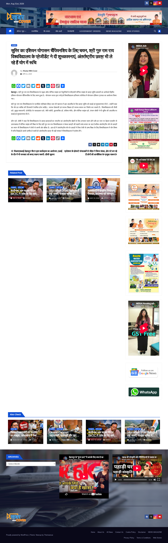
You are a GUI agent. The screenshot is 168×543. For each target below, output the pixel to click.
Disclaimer (142, 532)
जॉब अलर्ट (58, 31)
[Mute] (154, 479)
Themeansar (48, 535)
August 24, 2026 (20, 440)
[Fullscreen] (158, 479)
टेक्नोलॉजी (71, 31)
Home (93, 532)
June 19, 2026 (136, 440)
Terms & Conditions (144, 538)
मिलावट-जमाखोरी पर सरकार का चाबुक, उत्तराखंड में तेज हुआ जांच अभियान (25, 435)
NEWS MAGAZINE (114, 31)
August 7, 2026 (59, 440)
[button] (155, 31)
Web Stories (133, 31)
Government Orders (90, 31)
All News (110, 532)
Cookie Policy (131, 532)
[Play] (115, 479)
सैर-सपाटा (47, 31)
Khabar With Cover (30, 71)
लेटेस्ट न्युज (21, 31)
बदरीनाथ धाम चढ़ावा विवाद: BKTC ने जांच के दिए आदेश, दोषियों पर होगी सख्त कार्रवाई (25, 193)
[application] (137, 468)
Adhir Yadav (109, 198)
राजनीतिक (34, 31)
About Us (101, 532)
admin (28, 198)
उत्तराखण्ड (14, 45)
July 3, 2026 (96, 440)
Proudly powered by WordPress (17, 535)
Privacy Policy (129, 538)
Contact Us (119, 532)
